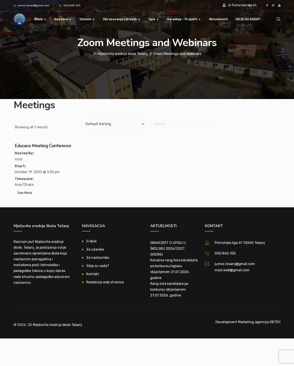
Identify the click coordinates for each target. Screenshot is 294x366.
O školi (91, 241)
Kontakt (92, 274)
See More (24, 193)
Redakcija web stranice (105, 282)
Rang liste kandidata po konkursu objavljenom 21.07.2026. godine (169, 289)
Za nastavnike (97, 258)
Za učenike (95, 249)
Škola (38, 19)
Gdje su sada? (97, 266)
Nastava (61, 19)
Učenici (85, 19)
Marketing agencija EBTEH (259, 322)
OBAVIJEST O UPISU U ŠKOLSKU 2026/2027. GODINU (168, 248)
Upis (152, 19)
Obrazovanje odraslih (120, 19)
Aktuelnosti (218, 19)
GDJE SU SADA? (247, 19)
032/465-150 (71, 5)
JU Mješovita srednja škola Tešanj (55, 325)
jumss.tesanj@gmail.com (33, 5)
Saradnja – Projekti (182, 19)
